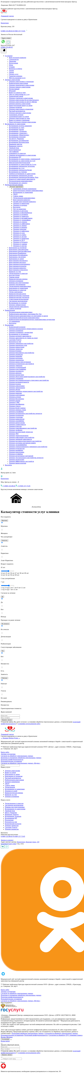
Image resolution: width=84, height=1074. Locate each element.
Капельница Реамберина (17, 253)
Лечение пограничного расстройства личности (25, 413)
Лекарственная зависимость (19, 306)
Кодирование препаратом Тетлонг (21, 175)
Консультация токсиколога (18, 260)
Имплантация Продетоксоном (19, 162)
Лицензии (12, 61)
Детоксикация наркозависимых (24, 198)
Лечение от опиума (20, 246)
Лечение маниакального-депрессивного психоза (26, 329)
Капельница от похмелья (17, 248)
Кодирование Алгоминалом (19, 140)
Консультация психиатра (17, 266)
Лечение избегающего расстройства (21, 437)
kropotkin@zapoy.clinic (8, 844)
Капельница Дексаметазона (18, 249)
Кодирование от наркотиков (23, 192)
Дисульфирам (14, 151)
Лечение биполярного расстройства (21, 353)
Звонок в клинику (7, 840)
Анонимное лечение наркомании (24, 189)
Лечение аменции (15, 373)
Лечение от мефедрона (21, 231)
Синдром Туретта (15, 340)
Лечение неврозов (15, 393)
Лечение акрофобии (16, 450)
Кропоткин (5, 23)
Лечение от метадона (20, 211)
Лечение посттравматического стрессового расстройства (29, 380)
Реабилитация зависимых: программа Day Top (25, 314)
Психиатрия (9, 325)
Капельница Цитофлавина (18, 255)
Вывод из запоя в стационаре (19, 120)
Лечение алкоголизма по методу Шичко (23, 102)
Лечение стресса (14, 406)
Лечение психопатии (16, 415)
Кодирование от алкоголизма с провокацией (24, 159)
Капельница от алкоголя (17, 290)
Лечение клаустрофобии (17, 369)
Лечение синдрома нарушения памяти (22, 443)
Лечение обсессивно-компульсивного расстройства (27, 376)
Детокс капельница (16, 292)
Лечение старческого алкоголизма (21, 98)
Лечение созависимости (17, 424)
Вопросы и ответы (15, 68)
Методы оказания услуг (17, 78)
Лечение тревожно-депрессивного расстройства (26, 391)
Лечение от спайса (19, 235)
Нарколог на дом (15, 271)
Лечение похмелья (15, 107)
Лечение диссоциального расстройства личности (26, 458)
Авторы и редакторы (8, 754)
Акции (11, 70)
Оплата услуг (13, 74)
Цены (11, 65)
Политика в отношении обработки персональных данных (21, 758)
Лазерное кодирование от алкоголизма (22, 155)
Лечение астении (15, 397)
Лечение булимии (15, 351)
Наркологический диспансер (19, 297)
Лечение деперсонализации (18, 435)
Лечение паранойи (15, 356)
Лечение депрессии (16, 349)
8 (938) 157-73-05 (19, 31)
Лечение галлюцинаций (17, 367)
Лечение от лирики (20, 225)
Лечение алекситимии (17, 386)
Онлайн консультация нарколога (24, 201)
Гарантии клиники (15, 76)
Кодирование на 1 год (16, 168)
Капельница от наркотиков (18, 288)
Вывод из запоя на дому (17, 92)
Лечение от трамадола (21, 216)
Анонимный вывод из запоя (19, 116)
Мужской (12, 91)
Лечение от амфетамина (21, 224)
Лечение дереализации (17, 388)
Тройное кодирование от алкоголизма (22, 174)
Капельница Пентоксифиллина (20, 251)
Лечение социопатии (16, 360)
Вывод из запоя (10, 772)
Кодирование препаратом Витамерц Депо (23, 177)
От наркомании (14, 321)
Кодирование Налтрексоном (19, 142)
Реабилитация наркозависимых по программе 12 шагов (28, 316)
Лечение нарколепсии (16, 419)
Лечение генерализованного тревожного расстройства (28, 446)
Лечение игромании (16, 281)
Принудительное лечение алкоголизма (22, 122)
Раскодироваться (15, 150)
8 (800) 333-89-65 (7, 31)
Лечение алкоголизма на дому (19, 118)
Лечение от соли (19, 233)
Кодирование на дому (16, 127)
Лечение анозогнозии (16, 459)
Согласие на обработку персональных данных (17, 756)
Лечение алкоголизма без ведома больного (24, 100)
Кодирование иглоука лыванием (20, 126)
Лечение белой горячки (17, 408)
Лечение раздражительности (19, 382)
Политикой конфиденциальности (36, 1035)
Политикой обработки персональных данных (28, 1033)
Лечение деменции (15, 365)
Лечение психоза (15, 384)
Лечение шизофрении (16, 404)
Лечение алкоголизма (12, 80)
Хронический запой (16, 96)
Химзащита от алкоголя (17, 153)
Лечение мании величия (17, 463)
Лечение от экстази (20, 236)
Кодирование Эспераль (13, 816)
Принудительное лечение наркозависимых (28, 190)
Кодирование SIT (15, 157)
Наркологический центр (17, 294)
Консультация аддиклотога (18, 270)
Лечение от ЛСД (19, 240)
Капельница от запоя (16, 259)
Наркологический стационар (19, 295)
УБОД (15, 194)
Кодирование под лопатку (18, 183)
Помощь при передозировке (19, 283)
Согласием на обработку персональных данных (61, 1033)
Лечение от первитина (21, 238)
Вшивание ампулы (15, 144)
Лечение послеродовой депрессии (21, 432)
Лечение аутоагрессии (17, 448)
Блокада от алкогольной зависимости (22, 179)
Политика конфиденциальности (12, 759)
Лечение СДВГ (14, 402)
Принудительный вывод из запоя (20, 105)
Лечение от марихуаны (21, 203)
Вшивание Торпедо (12, 814)
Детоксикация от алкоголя (18, 273)
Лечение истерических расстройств (21, 364)
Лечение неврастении (16, 347)
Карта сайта (5, 752)
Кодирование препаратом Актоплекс (22, 166)
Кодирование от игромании (18, 334)
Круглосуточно (14, 275)
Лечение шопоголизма (17, 423)
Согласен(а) (5, 1039)
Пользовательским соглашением (12, 1035)
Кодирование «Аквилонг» (18, 133)
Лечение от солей (11, 791)
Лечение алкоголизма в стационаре (21, 81)
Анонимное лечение (16, 115)
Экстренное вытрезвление (18, 301)
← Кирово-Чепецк (7, 738)
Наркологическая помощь (14, 185)
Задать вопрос (6, 38)
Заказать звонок (7, 720)
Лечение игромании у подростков (21, 332)
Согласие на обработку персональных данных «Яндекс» (20, 763)
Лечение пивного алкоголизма (19, 87)
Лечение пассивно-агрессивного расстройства (25, 441)
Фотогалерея (13, 63)
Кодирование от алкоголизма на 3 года (22, 164)
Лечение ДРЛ (13, 434)
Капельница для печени (17, 257)
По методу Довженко (16, 139)
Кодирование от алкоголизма (15, 124)
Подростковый (14, 89)
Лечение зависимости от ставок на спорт (23, 338)
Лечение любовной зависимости (20, 439)
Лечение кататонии (16, 358)
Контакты (8, 465)
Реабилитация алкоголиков (18, 83)
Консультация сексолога (17, 262)
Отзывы (12, 67)
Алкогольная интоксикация (18, 299)
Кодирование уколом (16, 129)
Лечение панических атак (18, 345)
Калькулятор (5, 1041)
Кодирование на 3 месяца (18, 172)
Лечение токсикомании (17, 284)
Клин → (17, 738)
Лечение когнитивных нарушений (21, 456)
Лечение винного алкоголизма (19, 104)
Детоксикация (10, 787)
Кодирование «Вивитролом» (19, 135)
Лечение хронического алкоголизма (21, 85)
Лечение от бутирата (20, 242)
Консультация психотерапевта (19, 264)
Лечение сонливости (16, 371)
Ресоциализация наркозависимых (20, 181)
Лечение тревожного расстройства (21, 343)
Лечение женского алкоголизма (20, 113)
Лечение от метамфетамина (22, 218)
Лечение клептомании (17, 395)
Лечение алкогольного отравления (21, 109)
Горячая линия (14, 277)
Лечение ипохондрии (16, 375)
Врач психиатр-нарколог (17, 57)
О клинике (8, 56)
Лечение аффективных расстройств (21, 461)
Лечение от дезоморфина (22, 220)
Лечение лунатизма (16, 417)
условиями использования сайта (29, 724)
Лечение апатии (14, 400)
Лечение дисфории (15, 430)
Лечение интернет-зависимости (20, 336)
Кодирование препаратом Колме (20, 170)
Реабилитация (10, 310)
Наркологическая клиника (18, 279)
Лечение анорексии (16, 354)
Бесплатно (16, 207)
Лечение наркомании (16, 187)
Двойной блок (14, 148)
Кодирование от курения (17, 303)
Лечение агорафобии (16, 411)
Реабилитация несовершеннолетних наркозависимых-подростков (32, 319)
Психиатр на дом (15, 341)
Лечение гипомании (16, 378)
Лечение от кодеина (20, 205)
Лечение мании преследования (20, 362)
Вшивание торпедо (15, 146)
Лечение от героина (20, 222)
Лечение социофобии (16, 421)
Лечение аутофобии (16, 454)
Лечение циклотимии (16, 452)
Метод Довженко (11, 813)
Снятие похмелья (15, 308)
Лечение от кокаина (20, 227)
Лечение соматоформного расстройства (23, 428)
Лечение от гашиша (20, 244)
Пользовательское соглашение (11, 761)
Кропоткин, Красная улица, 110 (28, 842)
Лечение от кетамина (20, 214)
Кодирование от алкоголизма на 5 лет (22, 161)
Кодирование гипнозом (17, 137)
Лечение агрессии (15, 426)
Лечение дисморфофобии (18, 445)
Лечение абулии (14, 389)
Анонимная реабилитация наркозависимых (24, 318)
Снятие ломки (18, 196)
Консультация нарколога (21, 200)
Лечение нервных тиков (17, 410)
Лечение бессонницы (16, 399)
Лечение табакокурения (17, 305)
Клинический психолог (17, 327)
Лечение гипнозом (19, 229)
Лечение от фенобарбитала (22, 213)
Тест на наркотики (19, 209)
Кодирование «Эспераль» (18, 131)
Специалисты (14, 59)
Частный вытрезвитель (17, 111)
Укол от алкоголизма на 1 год (19, 94)
